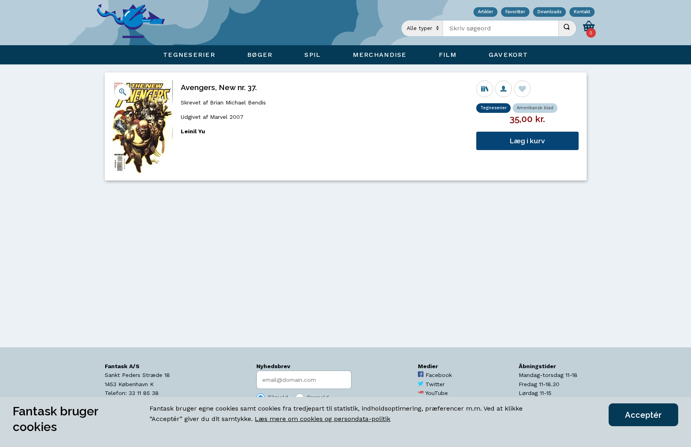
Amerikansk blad (535, 107)
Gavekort (508, 54)
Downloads (549, 12)
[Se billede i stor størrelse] (122, 92)
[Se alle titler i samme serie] (484, 88)
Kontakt (582, 12)
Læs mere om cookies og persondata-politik (322, 419)
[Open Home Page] (135, 22)
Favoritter (515, 12)
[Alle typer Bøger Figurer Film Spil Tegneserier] (422, 28)
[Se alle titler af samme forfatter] (503, 88)
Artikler (485, 12)
